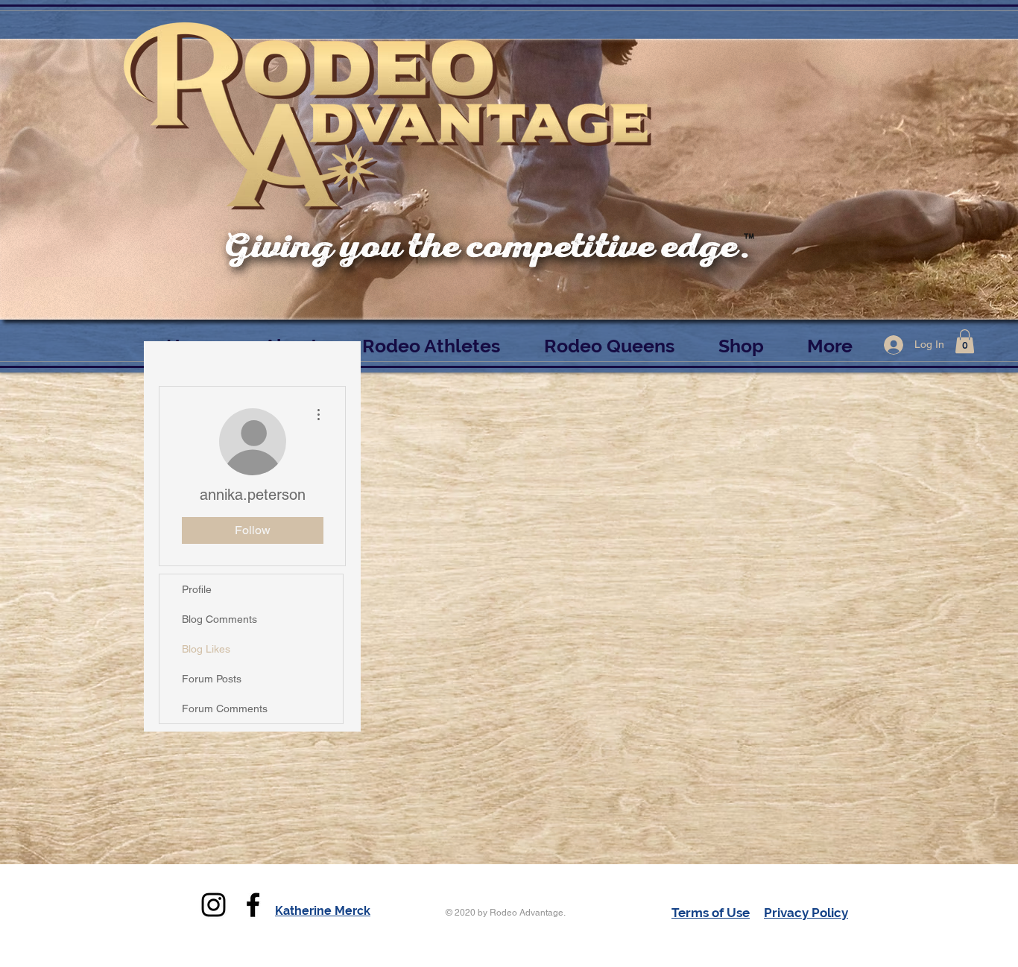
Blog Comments (219, 619)
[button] (965, 341)
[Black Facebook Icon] (253, 905)
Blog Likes (206, 649)
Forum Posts (211, 679)
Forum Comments (225, 708)
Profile (197, 589)
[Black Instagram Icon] (213, 905)
